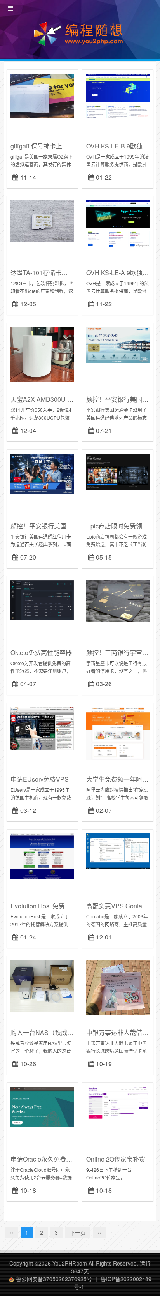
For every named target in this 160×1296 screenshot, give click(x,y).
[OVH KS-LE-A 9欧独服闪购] (118, 223)
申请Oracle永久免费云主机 (47, 1159)
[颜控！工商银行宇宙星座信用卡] (118, 600)
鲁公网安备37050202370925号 (54, 1279)
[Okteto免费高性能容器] (42, 599)
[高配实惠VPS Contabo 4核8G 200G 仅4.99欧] (118, 851)
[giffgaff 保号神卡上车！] (42, 95)
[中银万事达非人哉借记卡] (118, 987)
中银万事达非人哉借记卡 (120, 1032)
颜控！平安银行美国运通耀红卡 (53, 525)
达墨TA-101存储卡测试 (42, 272)
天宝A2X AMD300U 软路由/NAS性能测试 (67, 399)
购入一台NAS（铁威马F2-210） (54, 1032)
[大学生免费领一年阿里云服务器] (118, 732)
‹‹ (12, 1232)
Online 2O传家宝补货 (115, 1159)
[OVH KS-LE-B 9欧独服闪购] (118, 95)
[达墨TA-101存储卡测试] (42, 220)
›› (99, 1232)
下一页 (78, 1232)
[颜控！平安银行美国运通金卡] (118, 344)
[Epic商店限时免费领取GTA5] (118, 471)
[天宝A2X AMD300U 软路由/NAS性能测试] (42, 354)
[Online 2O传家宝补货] (118, 1103)
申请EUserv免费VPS (39, 779)
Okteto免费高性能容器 (41, 652)
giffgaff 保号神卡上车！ (42, 145)
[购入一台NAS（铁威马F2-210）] (42, 985)
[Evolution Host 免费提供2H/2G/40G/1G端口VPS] (42, 856)
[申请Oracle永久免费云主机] (42, 1106)
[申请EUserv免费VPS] (42, 728)
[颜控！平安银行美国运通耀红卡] (42, 473)
